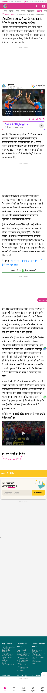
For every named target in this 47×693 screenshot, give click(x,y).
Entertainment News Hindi (36, 651)
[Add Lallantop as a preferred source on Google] (37, 86)
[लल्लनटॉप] (5, 6)
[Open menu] (1, 11)
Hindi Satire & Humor (21, 651)
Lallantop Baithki (7, 654)
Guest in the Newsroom (6, 651)
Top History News (23, 659)
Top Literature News (21, 665)
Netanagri (5, 653)
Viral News (20, 670)
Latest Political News (22, 662)
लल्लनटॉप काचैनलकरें (23, 270)
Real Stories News (23, 660)
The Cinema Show (8, 665)
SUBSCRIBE (38, 493)
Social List (5, 660)
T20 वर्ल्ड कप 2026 (12, 459)
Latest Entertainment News (36, 661)
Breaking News (22, 654)
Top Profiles (21, 669)
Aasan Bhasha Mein (7, 658)
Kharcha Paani (7, 656)
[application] (23, 433)
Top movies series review (38, 658)
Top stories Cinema (38, 653)
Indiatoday (17, 1)
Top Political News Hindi (23, 656)
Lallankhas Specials (23, 653)
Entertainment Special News (36, 655)
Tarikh (4, 662)
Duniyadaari (6, 649)
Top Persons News (23, 667)
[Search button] (37, 6)
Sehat (4, 663)
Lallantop (4, 1)
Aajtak (11, 1)
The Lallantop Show (8, 647)
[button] (43, 6)
